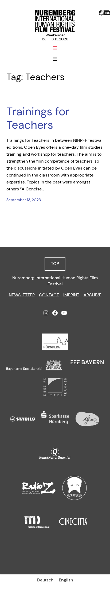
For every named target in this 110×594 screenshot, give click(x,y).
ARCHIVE (92, 295)
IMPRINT (71, 295)
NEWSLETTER (22, 295)
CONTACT (49, 295)
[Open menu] (55, 48)
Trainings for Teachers (37, 118)
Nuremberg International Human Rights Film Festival (55, 281)
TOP (55, 263)
